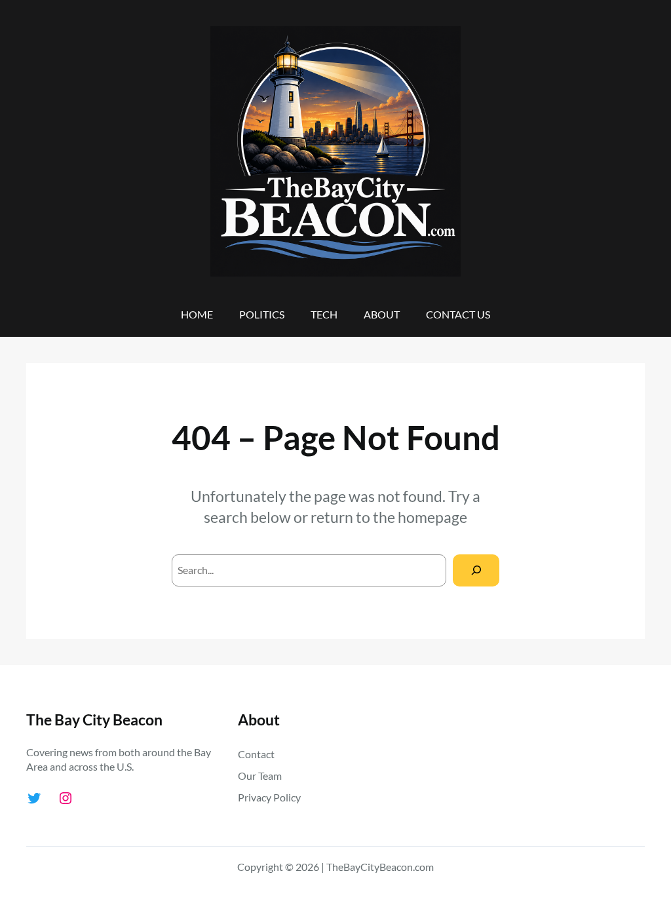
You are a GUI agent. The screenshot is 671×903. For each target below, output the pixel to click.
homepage (432, 517)
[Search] (476, 570)
